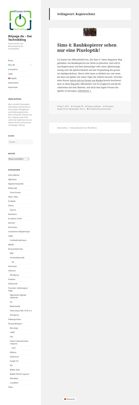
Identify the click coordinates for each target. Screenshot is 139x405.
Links (10, 74)
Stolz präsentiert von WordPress (83, 128)
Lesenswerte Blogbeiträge (19, 231)
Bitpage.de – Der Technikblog (20, 38)
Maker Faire (15, 370)
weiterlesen (85, 90)
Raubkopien (74, 109)
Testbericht (13, 283)
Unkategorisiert (14, 319)
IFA (11, 365)
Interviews (12, 227)
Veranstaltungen (15, 323)
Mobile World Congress (19, 374)
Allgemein (12, 179)
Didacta (13, 352)
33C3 (14, 348)
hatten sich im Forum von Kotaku (86, 80)
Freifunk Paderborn (18, 240)
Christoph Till (78, 106)
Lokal (10, 236)
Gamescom (14, 356)
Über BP (11, 65)
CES (11, 336)
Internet (11, 223)
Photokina (14, 378)
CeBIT (12, 332)
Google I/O (14, 361)
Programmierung (15, 249)
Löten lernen (15, 192)
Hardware (12, 214)
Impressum (13, 87)
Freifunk (11, 201)
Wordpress (14, 275)
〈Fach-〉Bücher (14, 175)
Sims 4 (82, 109)
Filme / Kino (13, 197)
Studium (11, 279)
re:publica (14, 383)
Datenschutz (13, 83)
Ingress (13, 210)
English (13, 78)
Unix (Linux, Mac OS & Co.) (21, 310)
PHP (11, 253)
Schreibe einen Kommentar (100, 109)
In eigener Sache (15, 218)
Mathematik (15, 306)
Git (13, 262)
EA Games (109, 106)
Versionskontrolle (17, 257)
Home (10, 60)
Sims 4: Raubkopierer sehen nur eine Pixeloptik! (87, 47)
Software (12, 270)
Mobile (11, 244)
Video (10, 387)
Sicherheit (12, 266)
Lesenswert (13, 69)
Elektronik (12, 188)
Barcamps (14, 328)
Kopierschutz (62, 109)
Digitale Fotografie (16, 184)
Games (11, 205)
